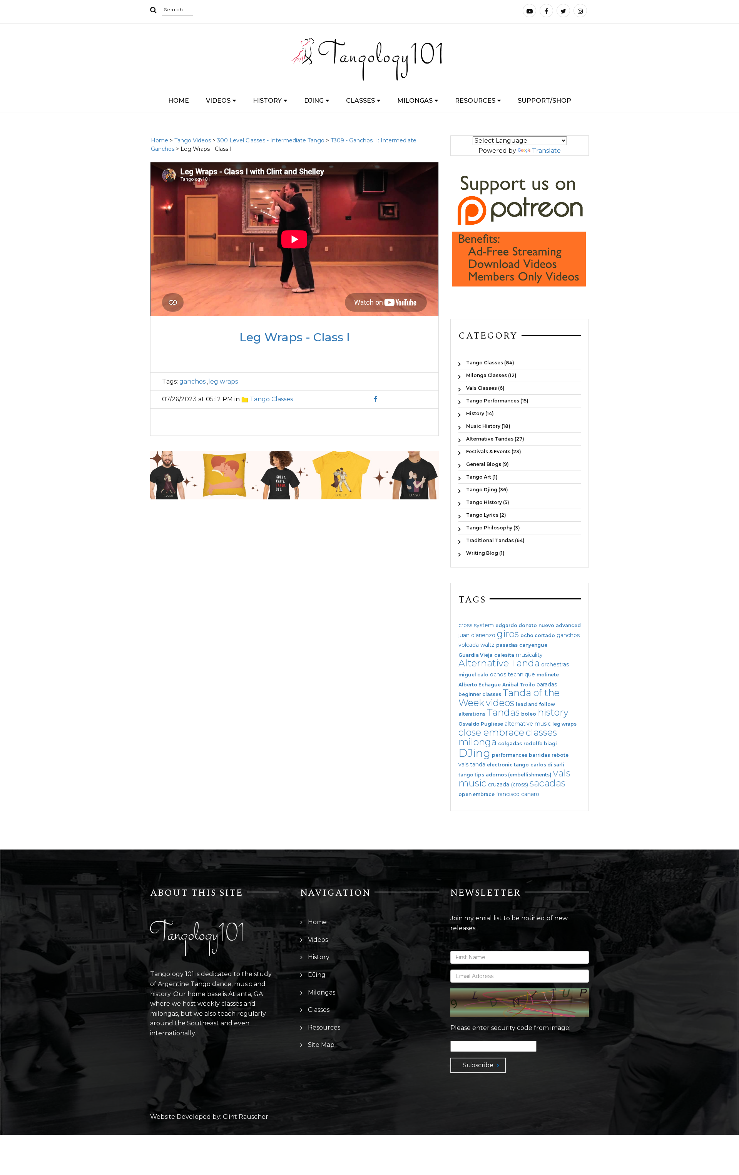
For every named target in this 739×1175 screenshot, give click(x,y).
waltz (487, 645)
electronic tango (508, 765)
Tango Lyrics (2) (486, 515)
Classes (360, 100)
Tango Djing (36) (487, 489)
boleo (528, 714)
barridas (539, 755)
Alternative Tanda (499, 663)
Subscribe (478, 1065)
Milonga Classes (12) (491, 375)
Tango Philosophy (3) (493, 528)
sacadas (547, 783)
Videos (218, 100)
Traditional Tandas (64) (495, 540)
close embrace (491, 732)
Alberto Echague (479, 685)
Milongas (415, 100)
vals (561, 773)
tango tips (471, 775)
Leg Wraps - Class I (294, 337)
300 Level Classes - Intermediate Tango (270, 140)
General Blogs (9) (487, 464)
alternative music (528, 724)
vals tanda (471, 764)
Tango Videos (192, 140)
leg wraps (223, 381)
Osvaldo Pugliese (480, 724)
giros (508, 633)
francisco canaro (517, 794)
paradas (547, 684)
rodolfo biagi (540, 743)
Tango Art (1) (482, 477)
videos (500, 702)
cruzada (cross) (508, 784)
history (553, 712)
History (267, 100)
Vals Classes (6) (485, 388)
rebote (560, 755)
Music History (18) (488, 426)
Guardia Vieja (475, 655)
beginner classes (479, 694)
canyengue (533, 645)
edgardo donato (516, 625)
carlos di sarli (547, 765)
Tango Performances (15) (497, 401)
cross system (476, 625)
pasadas (507, 645)
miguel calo (473, 675)
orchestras (555, 664)
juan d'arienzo (476, 635)
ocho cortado (537, 635)
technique (521, 674)
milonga (477, 742)
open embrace (476, 794)
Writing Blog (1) (485, 553)
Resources (475, 100)
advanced (568, 625)
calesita (504, 655)
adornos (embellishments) (519, 775)
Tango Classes (271, 399)
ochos (498, 674)
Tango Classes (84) (490, 363)
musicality (529, 655)
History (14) (480, 413)
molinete (548, 675)
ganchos (192, 381)
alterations (471, 714)
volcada (468, 645)
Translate (546, 150)
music (472, 783)
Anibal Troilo (518, 685)
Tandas (503, 712)
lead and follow (535, 704)
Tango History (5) (487, 502)
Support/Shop (544, 100)
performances (509, 755)
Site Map (321, 1044)
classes (541, 732)
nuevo (546, 625)
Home (178, 100)
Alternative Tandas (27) (495, 439)
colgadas (510, 743)
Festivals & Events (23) (493, 451)
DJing (314, 100)
